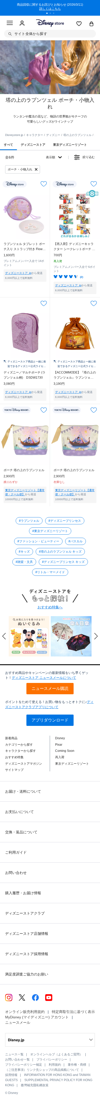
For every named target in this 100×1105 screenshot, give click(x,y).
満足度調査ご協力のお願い (26, 974)
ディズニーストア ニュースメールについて (44, 678)
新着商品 (11, 738)
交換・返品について (21, 832)
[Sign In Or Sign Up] (22, 23)
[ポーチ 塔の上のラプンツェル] (25, 440)
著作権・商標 (77, 1064)
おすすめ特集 (14, 757)
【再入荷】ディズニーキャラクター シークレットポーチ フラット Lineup (74, 247)
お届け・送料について (23, 791)
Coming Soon (64, 751)
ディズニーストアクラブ (25, 913)
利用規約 (55, 1064)
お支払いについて (19, 812)
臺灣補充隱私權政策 (34, 1085)
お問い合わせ (16, 873)
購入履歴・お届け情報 (23, 893)
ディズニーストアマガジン (23, 763)
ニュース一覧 (14, 1054)
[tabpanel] (50, 8)
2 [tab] (52, 14)
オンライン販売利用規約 (25, 1012)
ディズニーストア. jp (18, 273)
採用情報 (11, 1075)
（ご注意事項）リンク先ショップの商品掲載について (42, 1070)
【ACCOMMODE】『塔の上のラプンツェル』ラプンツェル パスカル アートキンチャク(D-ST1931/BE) (75, 375)
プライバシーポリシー (51, 1059)
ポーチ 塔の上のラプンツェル (24, 470)
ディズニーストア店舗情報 (26, 934)
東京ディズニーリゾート (72, 763)
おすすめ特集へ (50, 607)
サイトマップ (14, 770)
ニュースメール (17, 1022)
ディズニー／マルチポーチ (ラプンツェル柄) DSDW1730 (24, 375)
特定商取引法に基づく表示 (73, 1012)
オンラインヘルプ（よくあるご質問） (56, 1054)
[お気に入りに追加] (44, 184)
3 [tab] (55, 14)
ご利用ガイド (16, 852)
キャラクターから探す (20, 751)
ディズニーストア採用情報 (26, 954)
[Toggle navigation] (9, 23)
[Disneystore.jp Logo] (50, 23)
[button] (4, 636)
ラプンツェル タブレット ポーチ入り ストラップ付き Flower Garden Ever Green (24, 247)
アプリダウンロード (50, 720)
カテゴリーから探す (19, 744)
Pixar (58, 744)
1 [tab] (48, 14)
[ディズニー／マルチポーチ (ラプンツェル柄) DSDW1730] (25, 333)
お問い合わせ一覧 (17, 1059)
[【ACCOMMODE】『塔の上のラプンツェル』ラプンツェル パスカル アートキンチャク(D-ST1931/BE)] (75, 333)
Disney (60, 738)
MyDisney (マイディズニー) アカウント (37, 1017)
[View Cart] (91, 24)
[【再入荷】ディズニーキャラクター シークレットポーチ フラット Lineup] (75, 214)
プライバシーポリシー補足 (23, 1064)
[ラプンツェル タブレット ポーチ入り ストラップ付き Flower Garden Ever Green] (25, 214)
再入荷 (59, 757)
